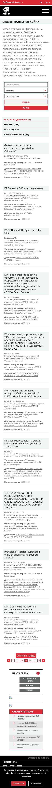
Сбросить (26, 102)
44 (26, 660)
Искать (26, 108)
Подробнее (36, 783)
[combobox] (26, 90)
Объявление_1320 (23, 213)
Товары (11, 124)
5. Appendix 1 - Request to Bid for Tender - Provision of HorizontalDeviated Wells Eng (21, 585)
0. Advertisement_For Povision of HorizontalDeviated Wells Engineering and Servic (24, 581)
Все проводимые (17, 119)
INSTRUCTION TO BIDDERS (21, 537)
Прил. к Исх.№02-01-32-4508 (26, 319)
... (17, 660)
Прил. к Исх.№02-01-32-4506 (26, 376)
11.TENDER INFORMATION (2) (19, 173)
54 (39, 660)
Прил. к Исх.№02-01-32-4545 (26, 639)
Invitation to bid (22, 534)
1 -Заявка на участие (24, 469)
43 (22, 660)
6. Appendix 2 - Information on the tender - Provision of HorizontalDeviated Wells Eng (24, 589)
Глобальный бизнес (12, 2)
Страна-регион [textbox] (12, 96)
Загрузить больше (26, 655)
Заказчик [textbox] (10, 90)
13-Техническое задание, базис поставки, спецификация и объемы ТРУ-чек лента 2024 (23, 475)
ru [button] (47, 2)
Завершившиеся (16, 134)
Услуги (11, 129)
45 (30, 660)
